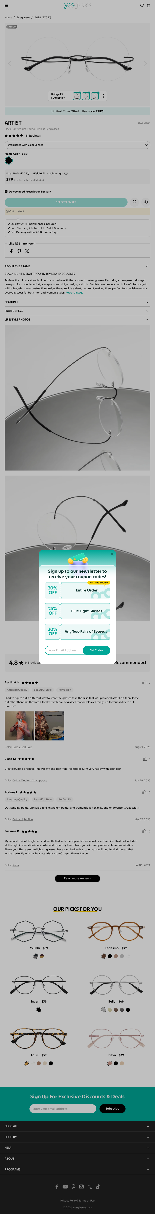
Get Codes (96, 650)
